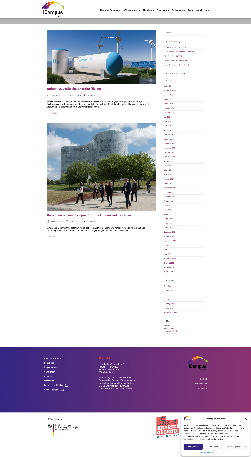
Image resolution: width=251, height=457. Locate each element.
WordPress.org (169, 334)
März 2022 (168, 219)
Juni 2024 (167, 121)
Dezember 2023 (170, 143)
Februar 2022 (169, 223)
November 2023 (170, 148)
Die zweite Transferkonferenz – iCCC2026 (179, 52)
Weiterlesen (56, 112)
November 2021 (170, 236)
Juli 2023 (167, 166)
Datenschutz (217, 452)
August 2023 (168, 161)
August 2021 (168, 245)
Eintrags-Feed (169, 328)
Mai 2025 (167, 99)
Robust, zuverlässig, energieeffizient (74, 89)
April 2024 (167, 130)
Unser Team (49, 372)
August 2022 (168, 201)
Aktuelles (147, 10)
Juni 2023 (167, 170)
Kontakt (199, 10)
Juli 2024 (167, 117)
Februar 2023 (169, 179)
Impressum (228, 452)
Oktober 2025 (169, 95)
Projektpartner (179, 10)
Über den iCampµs (109, 10)
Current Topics (169, 290)
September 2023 (170, 157)
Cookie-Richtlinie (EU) (54, 390)
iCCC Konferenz (130, 10)
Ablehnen (214, 447)
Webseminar (168, 308)
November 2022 (170, 188)
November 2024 (170, 108)
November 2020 (170, 259)
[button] (245, 418)
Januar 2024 (168, 139)
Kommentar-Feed (170, 331)
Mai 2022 (167, 214)
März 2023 (168, 174)
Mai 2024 (167, 126)
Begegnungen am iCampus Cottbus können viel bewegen (89, 215)
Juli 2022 (167, 206)
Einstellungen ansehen (236, 447)
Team (190, 10)
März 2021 (168, 254)
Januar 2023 (168, 183)
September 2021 (170, 241)
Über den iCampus (52, 358)
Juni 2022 (167, 210)
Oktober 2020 (169, 263)
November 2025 (170, 90)
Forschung (162, 10)
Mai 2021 (167, 250)
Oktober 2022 (169, 192)
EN (165, 295)
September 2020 (170, 267)
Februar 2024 (169, 135)
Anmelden (167, 326)
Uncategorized (169, 304)
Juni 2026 (167, 86)
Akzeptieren (193, 447)
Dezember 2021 (170, 232)
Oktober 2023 (169, 152)
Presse (166, 299)
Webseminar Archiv (171, 312)
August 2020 (168, 272)
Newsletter (49, 380)
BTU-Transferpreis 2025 (173, 56)
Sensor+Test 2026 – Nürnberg (175, 47)
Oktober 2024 (169, 113)
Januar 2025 (168, 104)
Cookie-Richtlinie (204, 452)
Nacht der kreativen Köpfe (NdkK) (176, 65)
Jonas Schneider (57, 95)
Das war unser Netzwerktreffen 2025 (177, 60)
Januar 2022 (168, 227)
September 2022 (170, 197)
